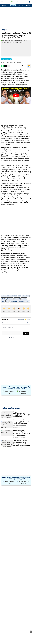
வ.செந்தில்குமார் (6, 59)
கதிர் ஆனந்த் (17, 298)
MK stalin (3, 298)
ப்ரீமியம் (13, 5)
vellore (7, 301)
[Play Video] (16, 95)
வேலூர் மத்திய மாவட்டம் (24, 301)
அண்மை (4, 5)
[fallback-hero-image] (7, 414)
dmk (23, 295)
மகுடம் (27, 295)
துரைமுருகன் (14, 295)
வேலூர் (7, 295)
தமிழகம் (20, 5)
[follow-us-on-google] (29, 66)
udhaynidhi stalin (14, 301)
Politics (3, 301)
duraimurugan (9, 298)
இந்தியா (28, 5)
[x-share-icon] (5, 67)
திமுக (3, 295)
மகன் (19, 295)
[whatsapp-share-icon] (2, 67)
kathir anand (24, 298)
